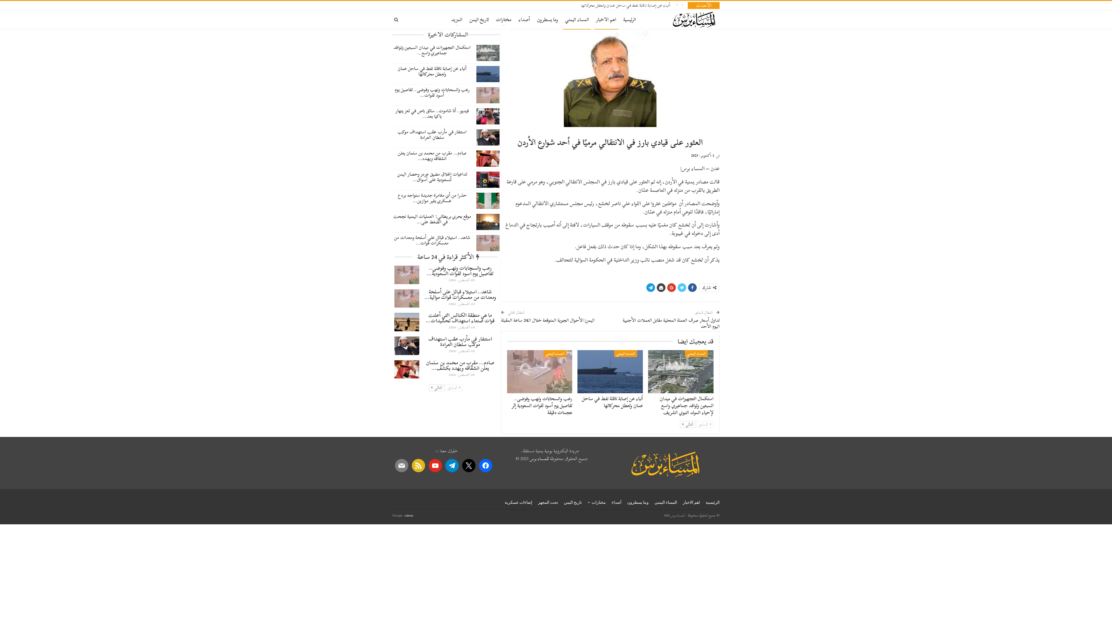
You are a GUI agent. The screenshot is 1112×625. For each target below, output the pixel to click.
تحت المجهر (548, 502)
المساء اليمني (577, 19)
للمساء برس (539, 458)
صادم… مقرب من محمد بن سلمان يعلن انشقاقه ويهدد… (432, 155)
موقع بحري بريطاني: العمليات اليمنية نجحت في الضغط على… (432, 219)
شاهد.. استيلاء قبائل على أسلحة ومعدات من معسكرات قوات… (432, 240)
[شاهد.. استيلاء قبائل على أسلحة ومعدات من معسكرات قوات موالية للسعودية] (488, 243)
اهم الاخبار (606, 19)
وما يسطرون (547, 19)
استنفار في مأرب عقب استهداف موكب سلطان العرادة (432, 134)
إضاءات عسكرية (518, 502)
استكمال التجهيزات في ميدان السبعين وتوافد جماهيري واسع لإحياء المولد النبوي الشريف (687, 406)
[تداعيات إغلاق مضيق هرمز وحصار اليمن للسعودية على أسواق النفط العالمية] (488, 180)
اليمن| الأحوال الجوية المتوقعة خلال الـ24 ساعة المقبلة (548, 320)
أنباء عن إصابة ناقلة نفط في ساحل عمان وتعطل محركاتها (625, 5)
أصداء (524, 19)
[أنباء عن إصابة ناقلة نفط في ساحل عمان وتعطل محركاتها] (610, 371)
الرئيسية (629, 19)
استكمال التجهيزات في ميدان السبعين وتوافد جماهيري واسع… (432, 50)
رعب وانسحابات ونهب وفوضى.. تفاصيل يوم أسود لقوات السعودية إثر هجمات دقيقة (542, 406)
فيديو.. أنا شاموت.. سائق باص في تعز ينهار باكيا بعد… (432, 113)
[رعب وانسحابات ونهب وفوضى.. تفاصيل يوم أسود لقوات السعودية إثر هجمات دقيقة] (540, 371)
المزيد (456, 19)
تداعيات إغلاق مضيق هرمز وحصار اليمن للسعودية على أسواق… (432, 177)
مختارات (503, 19)
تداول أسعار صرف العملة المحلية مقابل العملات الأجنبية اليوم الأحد (671, 323)
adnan (409, 515)
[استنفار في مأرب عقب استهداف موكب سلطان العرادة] (488, 137)
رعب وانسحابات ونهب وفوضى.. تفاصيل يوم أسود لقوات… (432, 92)
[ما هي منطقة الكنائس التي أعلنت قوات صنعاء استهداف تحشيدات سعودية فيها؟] (406, 322)
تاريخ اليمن (479, 19)
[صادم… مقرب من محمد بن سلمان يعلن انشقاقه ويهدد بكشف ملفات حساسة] (488, 158)
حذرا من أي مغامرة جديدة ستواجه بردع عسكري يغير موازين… (432, 198)
